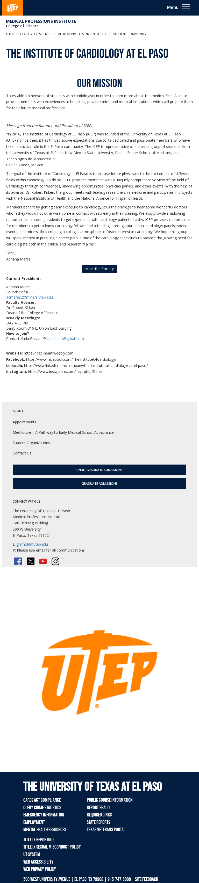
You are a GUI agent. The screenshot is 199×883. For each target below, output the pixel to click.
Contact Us (22, 453)
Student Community (129, 34)
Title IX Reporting (38, 840)
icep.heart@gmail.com (65, 338)
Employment (34, 822)
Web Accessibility (38, 862)
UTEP (10, 34)
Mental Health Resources (44, 830)
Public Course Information (110, 800)
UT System (31, 854)
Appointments (24, 421)
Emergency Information (43, 815)
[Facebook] (18, 561)
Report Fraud (98, 808)
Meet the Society (99, 268)
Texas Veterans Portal (106, 830)
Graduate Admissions (100, 483)
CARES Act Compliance (42, 800)
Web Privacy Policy (39, 869)
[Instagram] (55, 561)
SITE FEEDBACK (146, 879)
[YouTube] (43, 561)
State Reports (98, 822)
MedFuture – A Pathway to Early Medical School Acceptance (63, 432)
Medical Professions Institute (41, 21)
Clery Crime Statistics (42, 808)
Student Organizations (31, 442)
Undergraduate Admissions (99, 470)
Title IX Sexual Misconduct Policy (52, 847)
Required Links (99, 815)
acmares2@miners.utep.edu (29, 297)
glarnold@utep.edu (32, 544)
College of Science (22, 25)
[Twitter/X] (30, 561)
